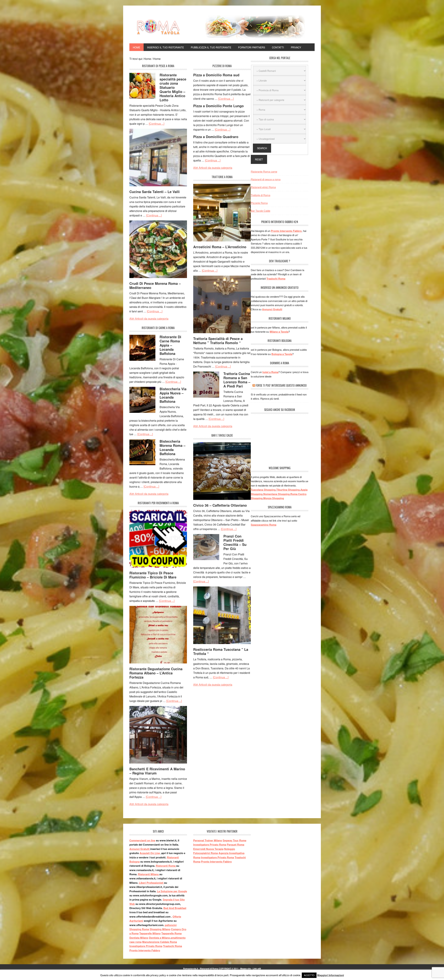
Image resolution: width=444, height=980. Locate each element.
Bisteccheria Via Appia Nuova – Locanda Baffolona (173, 395)
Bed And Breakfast (174, 908)
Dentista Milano (138, 938)
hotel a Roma (270, 372)
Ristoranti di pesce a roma (265, 179)
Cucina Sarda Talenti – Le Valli (154, 191)
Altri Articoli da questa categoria (148, 319)
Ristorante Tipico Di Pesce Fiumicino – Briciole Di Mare (152, 575)
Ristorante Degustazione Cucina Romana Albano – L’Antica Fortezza (155, 673)
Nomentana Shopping (276, 494)
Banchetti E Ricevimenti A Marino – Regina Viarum (157, 771)
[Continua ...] (156, 124)
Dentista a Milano (159, 938)
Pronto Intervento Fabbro (286, 231)
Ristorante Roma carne (264, 171)
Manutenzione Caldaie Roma (159, 942)
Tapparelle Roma (171, 933)
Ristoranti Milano (148, 874)
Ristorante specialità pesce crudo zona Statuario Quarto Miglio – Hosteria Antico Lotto (173, 87)
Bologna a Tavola (281, 354)
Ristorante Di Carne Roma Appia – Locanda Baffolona (170, 345)
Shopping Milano (160, 929)
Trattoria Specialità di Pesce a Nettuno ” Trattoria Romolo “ (218, 340)
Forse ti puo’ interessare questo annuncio (281, 385)
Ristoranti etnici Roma (263, 187)
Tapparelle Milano (150, 933)
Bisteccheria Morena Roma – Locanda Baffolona (172, 447)
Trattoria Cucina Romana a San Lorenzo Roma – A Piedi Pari (236, 380)
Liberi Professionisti (151, 883)
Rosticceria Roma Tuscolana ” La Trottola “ (220, 651)
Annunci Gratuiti (272, 309)
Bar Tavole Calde (260, 210)
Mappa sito (245, 968)
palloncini (171, 925)
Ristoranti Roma (166, 866)
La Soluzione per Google (172, 891)
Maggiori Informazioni (330, 975)
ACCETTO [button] (309, 975)
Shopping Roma (139, 929)
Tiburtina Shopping (288, 490)
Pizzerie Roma (259, 203)
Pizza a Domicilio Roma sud (216, 74)
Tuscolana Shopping (263, 490)
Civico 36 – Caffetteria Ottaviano (220, 505)
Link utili (257, 968)
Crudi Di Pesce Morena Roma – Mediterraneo (155, 285)
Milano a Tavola (279, 332)
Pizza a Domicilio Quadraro (215, 136)
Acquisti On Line (150, 853)
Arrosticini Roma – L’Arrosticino (219, 246)
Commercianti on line (142, 840)
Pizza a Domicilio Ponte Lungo (218, 105)
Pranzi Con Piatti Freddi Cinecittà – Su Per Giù (234, 542)
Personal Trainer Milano (207, 840)
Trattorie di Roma (260, 195)
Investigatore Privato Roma (145, 946)
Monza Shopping (273, 498)
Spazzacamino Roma (263, 525)
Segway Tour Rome (234, 840)
